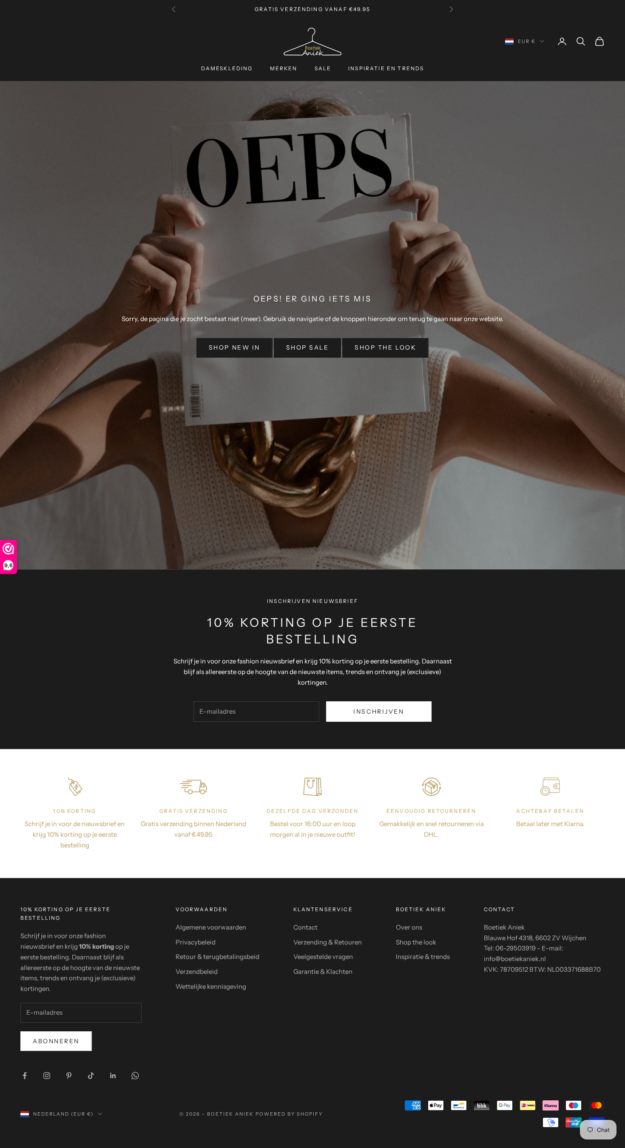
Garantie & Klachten (322, 971)
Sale (323, 68)
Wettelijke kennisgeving (211, 986)
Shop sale (307, 347)
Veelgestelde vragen (323, 957)
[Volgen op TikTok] (91, 1075)
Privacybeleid (196, 942)
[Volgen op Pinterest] (69, 1075)
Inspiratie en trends (386, 68)
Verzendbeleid (197, 971)
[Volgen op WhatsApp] (135, 1075)
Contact (305, 927)
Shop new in (234, 347)
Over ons (409, 927)
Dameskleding (227, 68)
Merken (284, 68)
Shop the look (385, 347)
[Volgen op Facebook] (24, 1075)
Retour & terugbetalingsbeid (217, 957)
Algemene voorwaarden (211, 927)
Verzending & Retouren (327, 942)
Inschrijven (378, 711)
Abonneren (56, 1041)
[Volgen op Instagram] (47, 1075)
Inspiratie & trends (423, 957)
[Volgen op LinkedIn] (113, 1075)
